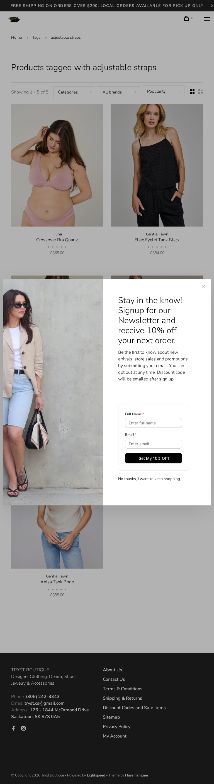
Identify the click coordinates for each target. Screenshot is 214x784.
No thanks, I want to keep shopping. (149, 478)
